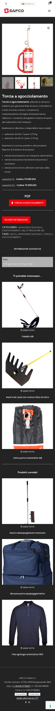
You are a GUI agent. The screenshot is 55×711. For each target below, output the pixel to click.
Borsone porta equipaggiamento (27, 593)
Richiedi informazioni (16, 219)
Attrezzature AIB (35, 230)
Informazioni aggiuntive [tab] (27, 248)
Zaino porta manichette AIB (27, 458)
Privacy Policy (21, 694)
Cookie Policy (34, 694)
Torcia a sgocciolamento (29, 202)
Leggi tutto (28, 330)
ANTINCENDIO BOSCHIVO (30, 227)
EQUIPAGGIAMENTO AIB (13, 230)
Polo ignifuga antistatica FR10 (27, 654)
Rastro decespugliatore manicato (27, 533)
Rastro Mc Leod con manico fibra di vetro (27, 397)
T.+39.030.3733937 (21, 686)
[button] (48, 28)
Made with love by (26, 698)
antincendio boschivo (30, 234)
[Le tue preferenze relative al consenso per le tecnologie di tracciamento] (50, 706)
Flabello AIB (27, 336)
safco (13, 234)
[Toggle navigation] (49, 11)
